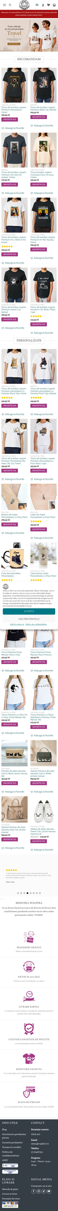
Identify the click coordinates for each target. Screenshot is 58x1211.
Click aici (35, 1134)
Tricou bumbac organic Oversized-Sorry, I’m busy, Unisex (42, 174)
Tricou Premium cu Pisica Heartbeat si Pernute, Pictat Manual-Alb (43, 717)
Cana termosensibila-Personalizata (11, 574)
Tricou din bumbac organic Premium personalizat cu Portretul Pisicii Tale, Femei (13, 391)
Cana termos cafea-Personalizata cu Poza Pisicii (43, 574)
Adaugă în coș (9, 119)
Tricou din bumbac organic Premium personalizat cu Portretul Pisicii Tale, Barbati (43, 391)
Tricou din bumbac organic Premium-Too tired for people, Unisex (13, 174)
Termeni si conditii (11, 1147)
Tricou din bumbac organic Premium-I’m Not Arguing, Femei (42, 239)
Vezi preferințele (29, 619)
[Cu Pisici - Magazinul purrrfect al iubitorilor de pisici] (24, 5)
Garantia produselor (12, 1142)
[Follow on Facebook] (33, 1191)
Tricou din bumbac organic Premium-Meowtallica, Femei (13, 109)
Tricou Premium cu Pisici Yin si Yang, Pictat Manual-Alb (14, 716)
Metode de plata (10, 1189)
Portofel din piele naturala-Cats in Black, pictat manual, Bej (14, 773)
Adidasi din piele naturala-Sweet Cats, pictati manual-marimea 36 (43, 831)
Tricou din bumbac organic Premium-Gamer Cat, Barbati (13, 309)
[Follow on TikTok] (44, 1191)
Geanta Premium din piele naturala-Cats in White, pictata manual (42, 773)
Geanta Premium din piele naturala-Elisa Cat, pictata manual (13, 829)
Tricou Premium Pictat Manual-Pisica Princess (41, 653)
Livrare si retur (9, 1194)
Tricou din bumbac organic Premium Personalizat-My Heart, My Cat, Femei (13, 460)
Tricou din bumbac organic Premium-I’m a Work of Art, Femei (13, 239)
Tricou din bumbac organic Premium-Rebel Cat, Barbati (43, 108)
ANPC (5, 1160)
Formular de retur (11, 1198)
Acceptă (29, 611)
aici (39, 1014)
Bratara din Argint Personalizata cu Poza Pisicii (14, 516)
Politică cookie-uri (17, 624)
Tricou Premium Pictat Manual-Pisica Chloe (11, 653)
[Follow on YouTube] (49, 1191)
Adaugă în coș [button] (9, 524)
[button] (4, 4)
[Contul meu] (42, 5)
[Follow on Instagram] (38, 1191)
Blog (4, 1129)
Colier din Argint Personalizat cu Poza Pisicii (42, 516)
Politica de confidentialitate (36, 624)
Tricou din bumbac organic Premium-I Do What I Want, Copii (43, 309)
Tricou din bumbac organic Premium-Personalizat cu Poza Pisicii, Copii (42, 460)
